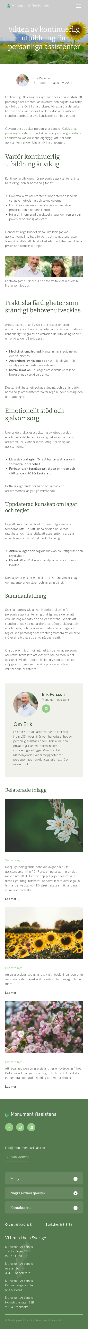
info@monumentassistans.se (25, 1147)
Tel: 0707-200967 (17, 1157)
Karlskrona (68, 128)
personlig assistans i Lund (22, 133)
